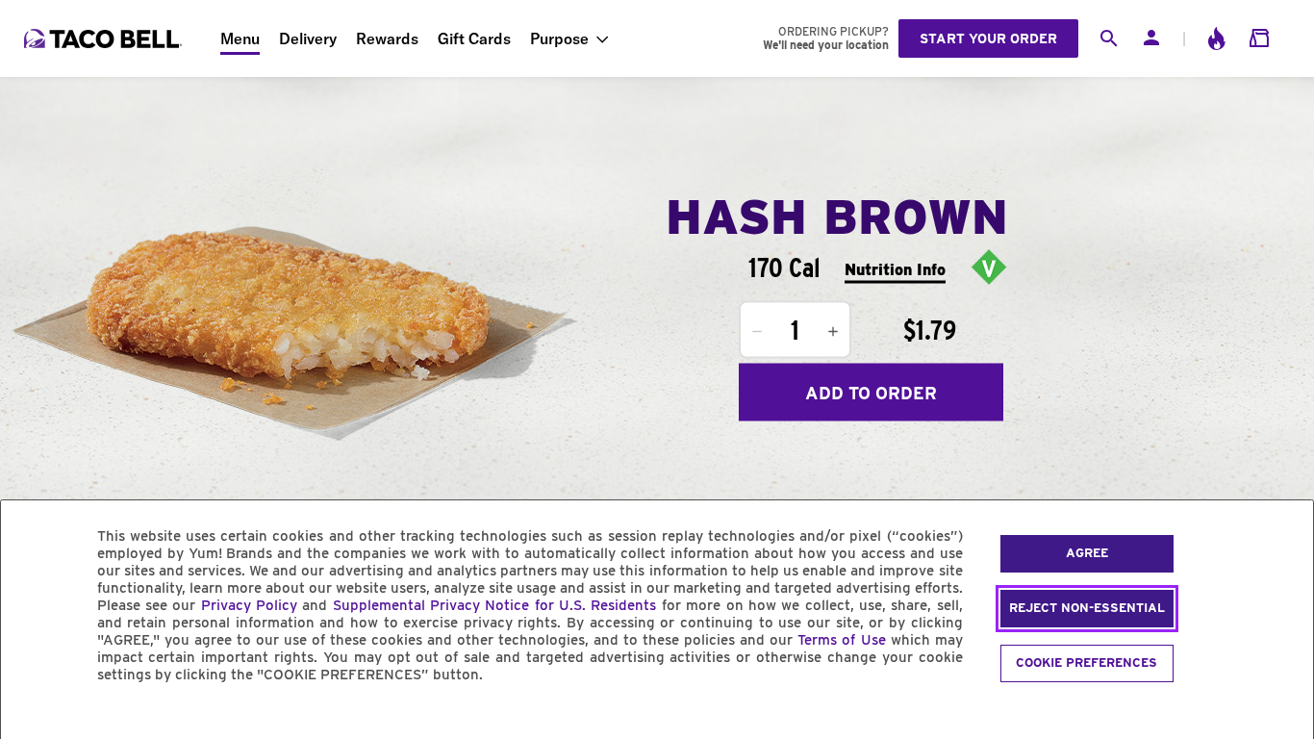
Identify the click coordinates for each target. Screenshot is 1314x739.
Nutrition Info (895, 269)
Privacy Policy (249, 605)
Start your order (988, 38)
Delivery (308, 38)
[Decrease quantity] (757, 332)
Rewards (387, 38)
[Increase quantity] (833, 332)
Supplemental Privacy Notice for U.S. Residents (495, 605)
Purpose (559, 38)
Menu (240, 38)
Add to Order (871, 392)
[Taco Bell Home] (105, 38)
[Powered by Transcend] (32, 718)
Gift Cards (474, 38)
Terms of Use (841, 640)
